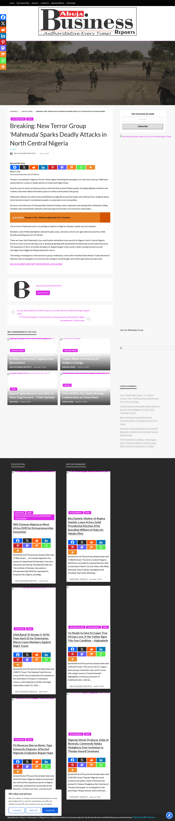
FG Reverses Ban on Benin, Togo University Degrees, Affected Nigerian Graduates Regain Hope (33, 749)
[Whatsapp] (81, 167)
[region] (33, 803)
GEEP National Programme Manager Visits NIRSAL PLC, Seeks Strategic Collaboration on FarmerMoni (84, 393)
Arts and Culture (77, 627)
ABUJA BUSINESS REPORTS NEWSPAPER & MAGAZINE (36, 264)
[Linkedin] (43, 167)
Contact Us (45, 3)
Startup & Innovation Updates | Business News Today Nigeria (33, 517)
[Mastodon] (62, 167)
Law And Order (27, 111)
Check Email (70, 3)
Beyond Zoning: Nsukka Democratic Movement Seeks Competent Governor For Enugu (139, 420)
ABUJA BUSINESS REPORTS (25, 153)
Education (19, 512)
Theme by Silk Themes (143, 817)
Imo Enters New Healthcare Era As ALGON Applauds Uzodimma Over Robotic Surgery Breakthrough (139, 431)
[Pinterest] (52, 167)
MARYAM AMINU (69, 367)
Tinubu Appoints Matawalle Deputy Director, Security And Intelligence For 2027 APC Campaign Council (140, 409)
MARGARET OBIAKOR (79, 579)
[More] (90, 167)
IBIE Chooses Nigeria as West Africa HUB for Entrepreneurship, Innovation (33, 528)
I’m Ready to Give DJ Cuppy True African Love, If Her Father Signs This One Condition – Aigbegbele (88, 636)
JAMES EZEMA (68, 402)
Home (12, 3)
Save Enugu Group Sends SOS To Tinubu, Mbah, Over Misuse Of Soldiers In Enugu (81, 358)
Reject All (33, 810)
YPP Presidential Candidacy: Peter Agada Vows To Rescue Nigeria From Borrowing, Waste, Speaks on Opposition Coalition (138, 442)
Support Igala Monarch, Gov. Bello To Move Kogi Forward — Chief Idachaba (32, 395)
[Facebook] (14, 167)
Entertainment (76, 512)
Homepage (14, 111)
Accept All (50, 810)
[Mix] (71, 167)
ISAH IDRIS (14, 402)
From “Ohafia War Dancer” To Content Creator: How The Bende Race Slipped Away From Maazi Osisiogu (139, 398)
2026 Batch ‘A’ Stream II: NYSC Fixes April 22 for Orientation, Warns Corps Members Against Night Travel (32, 640)
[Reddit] (33, 167)
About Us (35, 3)
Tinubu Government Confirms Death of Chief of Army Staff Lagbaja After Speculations (31, 358)
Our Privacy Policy (23, 3)
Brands (67, 385)
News (30, 119)
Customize (16, 810)
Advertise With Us (57, 3)
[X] (24, 167)
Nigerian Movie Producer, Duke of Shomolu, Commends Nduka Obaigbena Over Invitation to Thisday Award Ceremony (88, 745)
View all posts (43, 293)
